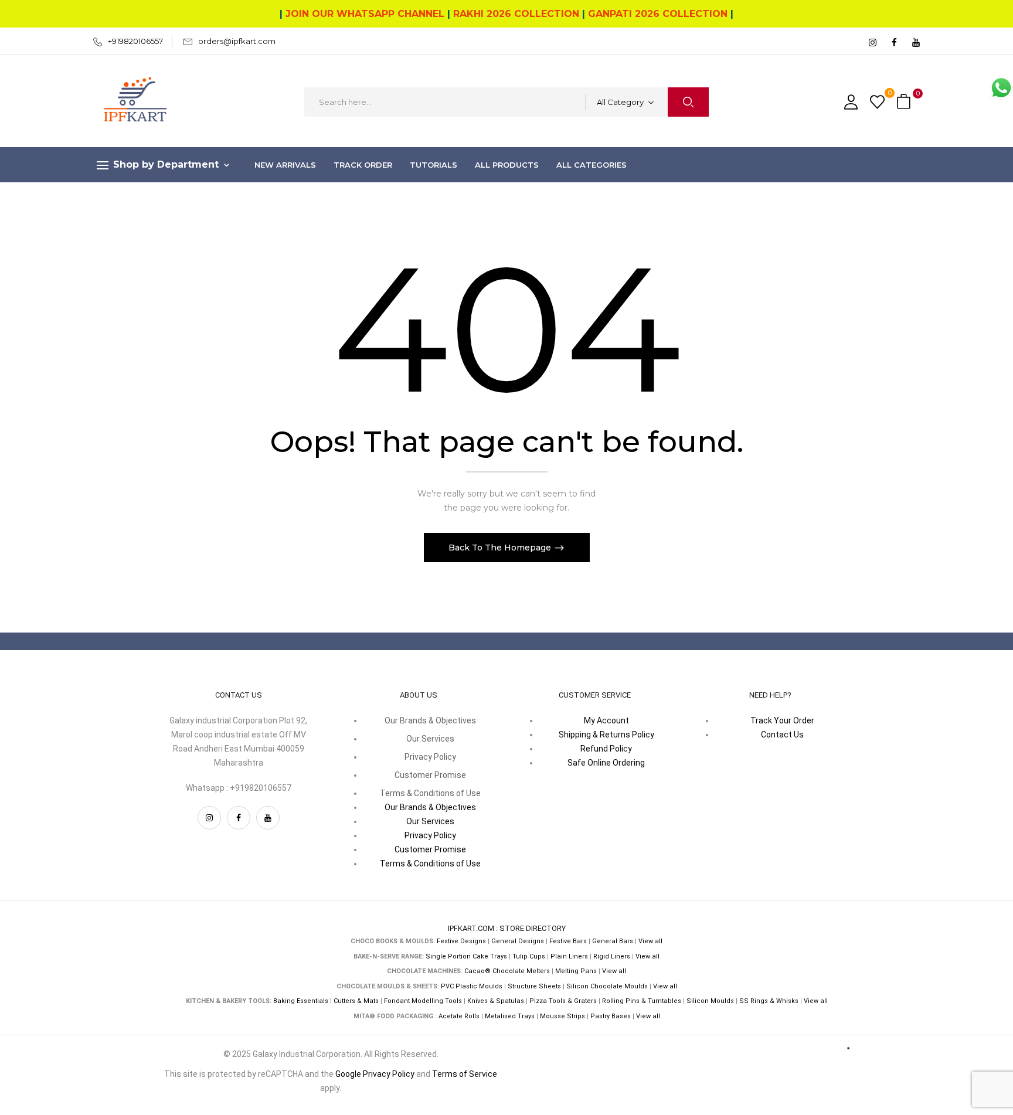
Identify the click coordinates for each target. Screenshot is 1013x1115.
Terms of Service (464, 1074)
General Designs (517, 941)
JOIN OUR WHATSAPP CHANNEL (364, 13)
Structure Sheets (534, 986)
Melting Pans (576, 971)
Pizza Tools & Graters (563, 1001)
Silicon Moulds (710, 1001)
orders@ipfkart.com (237, 41)
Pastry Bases (610, 1016)
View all (650, 941)
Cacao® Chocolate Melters (507, 971)
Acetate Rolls (459, 1016)
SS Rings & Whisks (768, 1001)
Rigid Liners (611, 956)
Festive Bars (568, 941)
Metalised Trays (510, 1016)
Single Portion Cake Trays (466, 956)
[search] (688, 102)
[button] (905, 102)
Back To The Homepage (500, 547)
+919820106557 (135, 41)
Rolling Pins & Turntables (641, 1001)
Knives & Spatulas (495, 1001)
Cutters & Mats (356, 1001)
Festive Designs (461, 941)
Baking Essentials (300, 1001)
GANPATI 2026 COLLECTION (658, 13)
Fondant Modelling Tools (423, 1001)
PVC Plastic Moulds (471, 986)
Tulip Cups (528, 956)
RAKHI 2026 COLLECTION (516, 13)
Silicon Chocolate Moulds (607, 986)
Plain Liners (569, 956)
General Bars (612, 941)
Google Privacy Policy (374, 1074)
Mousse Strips (562, 1016)
